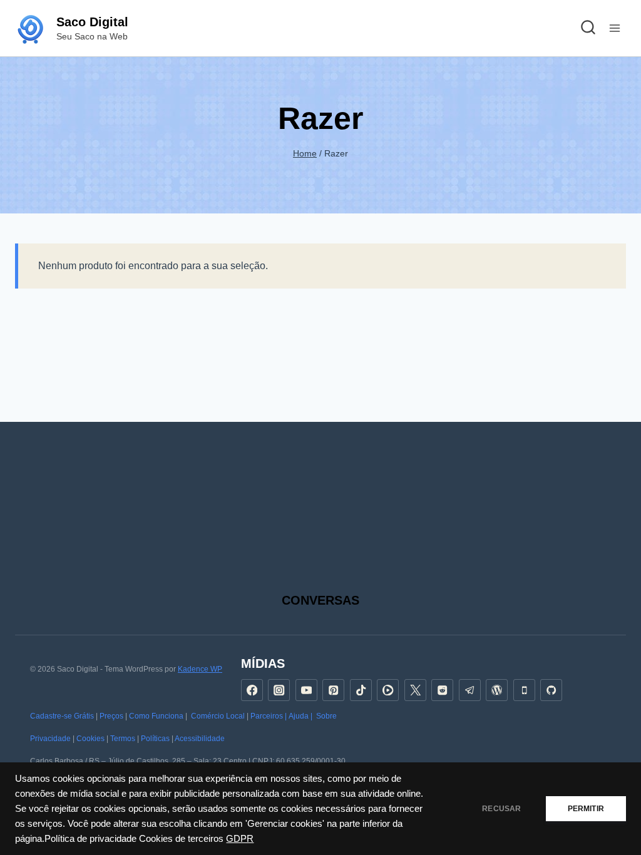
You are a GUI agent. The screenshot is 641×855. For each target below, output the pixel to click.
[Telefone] (524, 690)
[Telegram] (470, 690)
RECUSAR (501, 808)
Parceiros (266, 716)
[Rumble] (388, 690)
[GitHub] (551, 690)
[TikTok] (361, 690)
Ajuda (299, 716)
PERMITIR (586, 808)
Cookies (90, 738)
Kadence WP (200, 669)
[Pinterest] (333, 690)
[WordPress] (497, 690)
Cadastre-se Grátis (62, 716)
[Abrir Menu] (614, 28)
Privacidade (50, 738)
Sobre (326, 716)
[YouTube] (306, 690)
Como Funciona (156, 716)
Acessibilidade (200, 738)
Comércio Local (218, 716)
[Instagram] (279, 690)
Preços (111, 716)
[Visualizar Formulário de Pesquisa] (588, 28)
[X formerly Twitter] (415, 690)
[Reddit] (442, 690)
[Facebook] (252, 690)
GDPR (240, 839)
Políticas (155, 738)
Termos (122, 738)
